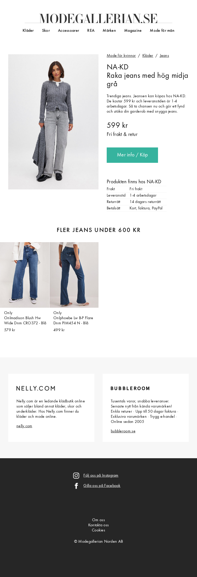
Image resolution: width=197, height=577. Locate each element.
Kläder (28, 31)
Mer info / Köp (132, 155)
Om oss (98, 520)
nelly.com (24, 426)
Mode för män (162, 31)
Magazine (133, 31)
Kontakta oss (98, 525)
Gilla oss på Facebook (101, 486)
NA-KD (118, 67)
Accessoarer (68, 31)
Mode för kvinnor (121, 56)
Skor (46, 31)
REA (90, 31)
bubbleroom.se (123, 431)
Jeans (164, 56)
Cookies (98, 530)
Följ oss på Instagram (100, 476)
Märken (109, 31)
